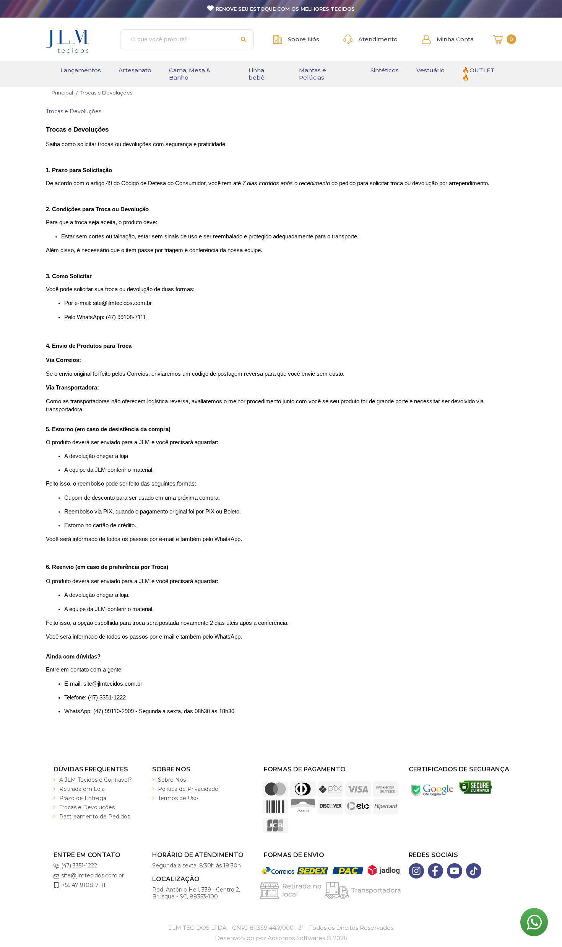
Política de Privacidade (188, 789)
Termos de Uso (178, 798)
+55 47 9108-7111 (84, 885)
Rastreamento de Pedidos (94, 816)
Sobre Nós (172, 779)
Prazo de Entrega (82, 798)
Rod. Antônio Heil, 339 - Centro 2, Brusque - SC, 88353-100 (196, 893)
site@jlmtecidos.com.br (92, 875)
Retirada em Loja (82, 789)
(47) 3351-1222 (79, 865)
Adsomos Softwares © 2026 (281, 938)
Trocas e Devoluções (87, 807)
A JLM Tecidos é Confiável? (95, 779)
